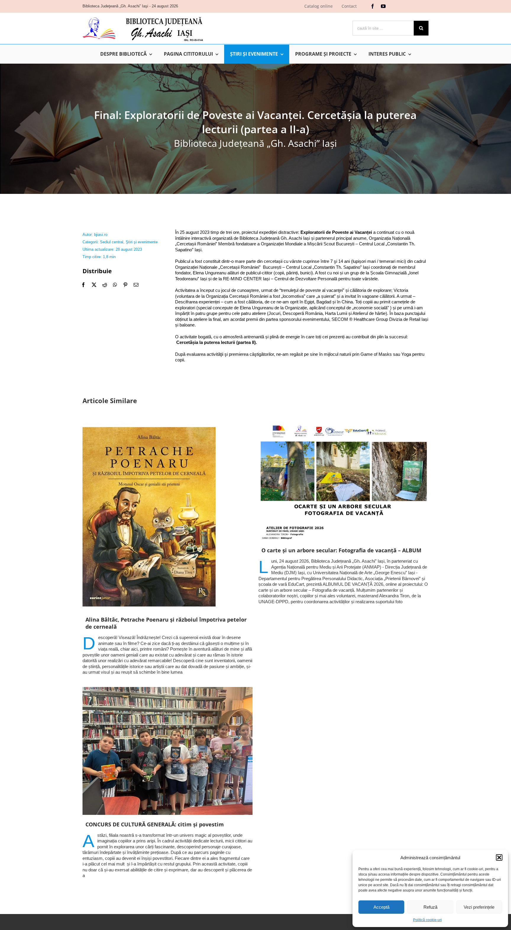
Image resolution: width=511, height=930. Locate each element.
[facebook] (372, 6)
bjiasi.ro (100, 234)
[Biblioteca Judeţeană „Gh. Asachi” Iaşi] (143, 16)
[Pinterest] (125, 285)
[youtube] (383, 6)
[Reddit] (104, 285)
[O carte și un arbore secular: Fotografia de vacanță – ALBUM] (343, 482)
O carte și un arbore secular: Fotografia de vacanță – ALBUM (341, 550)
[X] (94, 285)
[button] (499, 857)
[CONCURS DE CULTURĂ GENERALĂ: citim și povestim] (168, 751)
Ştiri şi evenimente (142, 242)
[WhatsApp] (115, 285)
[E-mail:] (136, 285)
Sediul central (111, 242)
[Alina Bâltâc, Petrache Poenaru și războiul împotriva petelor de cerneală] (168, 517)
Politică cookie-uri (427, 920)
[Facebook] (83, 285)
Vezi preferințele (479, 907)
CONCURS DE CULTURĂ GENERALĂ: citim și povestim (154, 824)
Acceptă (381, 907)
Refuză (430, 907)
